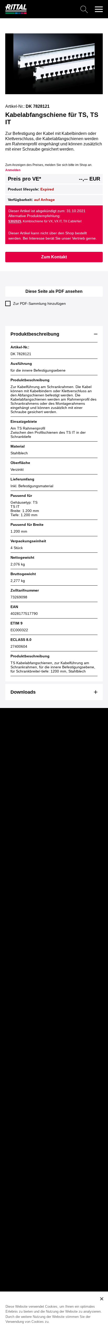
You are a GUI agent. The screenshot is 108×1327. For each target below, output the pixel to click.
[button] (99, 9)
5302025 (14, 221)
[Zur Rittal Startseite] (16, 12)
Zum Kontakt (54, 257)
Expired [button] (47, 189)
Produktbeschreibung (34, 334)
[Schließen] (101, 1299)
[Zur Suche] (59, 9)
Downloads (23, 692)
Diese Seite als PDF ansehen (54, 291)
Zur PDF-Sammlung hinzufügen (39, 303)
